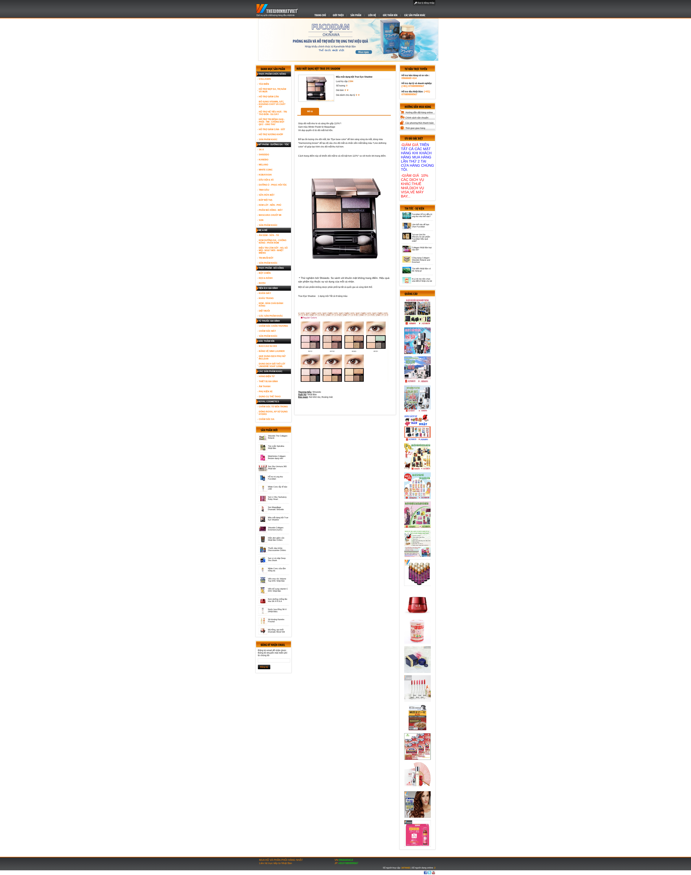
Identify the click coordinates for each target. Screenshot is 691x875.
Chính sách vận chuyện (416, 117)
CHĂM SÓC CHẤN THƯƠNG (273, 326)
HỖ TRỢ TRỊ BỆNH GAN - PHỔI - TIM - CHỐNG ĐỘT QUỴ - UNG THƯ (272, 122)
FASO (398, 872)
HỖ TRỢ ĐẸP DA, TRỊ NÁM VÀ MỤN (272, 90)
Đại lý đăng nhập (426, 3)
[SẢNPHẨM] (355, 15)
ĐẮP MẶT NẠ (265, 200)
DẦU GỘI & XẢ (266, 180)
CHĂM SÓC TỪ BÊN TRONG (273, 406)
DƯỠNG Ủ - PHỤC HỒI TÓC (273, 185)
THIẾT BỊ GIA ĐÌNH (268, 381)
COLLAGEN (265, 79)
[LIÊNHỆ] (372, 15)
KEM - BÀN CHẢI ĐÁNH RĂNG (271, 304)
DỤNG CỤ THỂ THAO (270, 396)
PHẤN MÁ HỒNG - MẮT (271, 210)
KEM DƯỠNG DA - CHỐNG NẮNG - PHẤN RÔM (272, 241)
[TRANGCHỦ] (320, 15)
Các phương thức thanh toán (419, 123)
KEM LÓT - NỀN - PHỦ (270, 205)
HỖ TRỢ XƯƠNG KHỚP (271, 134)
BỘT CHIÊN (265, 273)
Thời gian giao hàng (415, 128)
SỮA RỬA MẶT (266, 195)
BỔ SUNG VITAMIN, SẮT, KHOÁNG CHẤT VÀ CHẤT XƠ (272, 104)
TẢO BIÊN (264, 84)
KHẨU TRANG (266, 298)
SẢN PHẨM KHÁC (268, 139)
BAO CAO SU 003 (268, 346)
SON (261, 220)
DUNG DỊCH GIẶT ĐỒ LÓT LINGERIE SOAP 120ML (272, 365)
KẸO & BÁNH (266, 278)
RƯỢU (262, 283)
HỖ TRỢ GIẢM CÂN (269, 96)
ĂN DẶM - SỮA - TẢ (269, 235)
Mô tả (310, 111)
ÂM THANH (264, 386)
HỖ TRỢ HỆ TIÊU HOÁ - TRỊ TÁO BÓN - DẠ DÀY (273, 113)
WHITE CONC (266, 169)
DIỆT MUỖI (264, 311)
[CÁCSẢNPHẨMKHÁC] (414, 15)
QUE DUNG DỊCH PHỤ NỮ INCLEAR (272, 357)
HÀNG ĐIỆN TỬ (267, 376)
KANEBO (263, 159)
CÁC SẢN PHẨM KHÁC (271, 316)
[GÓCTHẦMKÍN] (390, 15)
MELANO (263, 164)
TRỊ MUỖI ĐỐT (266, 258)
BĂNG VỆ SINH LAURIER (272, 351)
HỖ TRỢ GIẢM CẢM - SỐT (272, 129)
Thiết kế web (389, 872)
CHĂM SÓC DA (266, 419)
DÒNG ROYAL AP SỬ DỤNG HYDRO (273, 412)
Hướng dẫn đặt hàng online (419, 112)
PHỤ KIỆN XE (266, 391)
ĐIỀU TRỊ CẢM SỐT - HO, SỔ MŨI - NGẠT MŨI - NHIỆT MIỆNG (273, 250)
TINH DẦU (264, 190)
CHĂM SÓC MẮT (267, 331)
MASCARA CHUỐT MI (270, 215)
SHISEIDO (264, 154)
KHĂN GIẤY (265, 293)
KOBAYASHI (265, 175)
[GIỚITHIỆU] (338, 15)
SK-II (261, 149)
